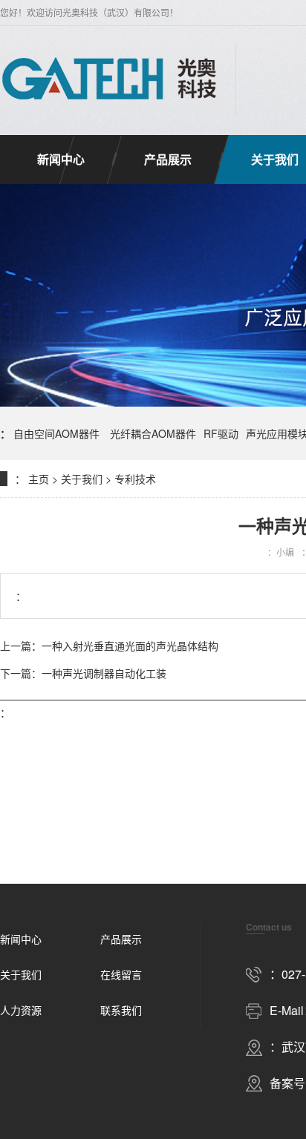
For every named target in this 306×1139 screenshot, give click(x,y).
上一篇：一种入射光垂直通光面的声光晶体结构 (109, 645)
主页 (38, 478)
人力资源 (21, 1009)
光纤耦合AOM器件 (153, 433)
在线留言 (121, 974)
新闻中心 (61, 159)
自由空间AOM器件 (57, 433)
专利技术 (135, 478)
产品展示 (168, 159)
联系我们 (121, 1009)
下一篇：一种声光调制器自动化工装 (83, 673)
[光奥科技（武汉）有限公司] (110, 80)
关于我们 (81, 478)
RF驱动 (221, 433)
